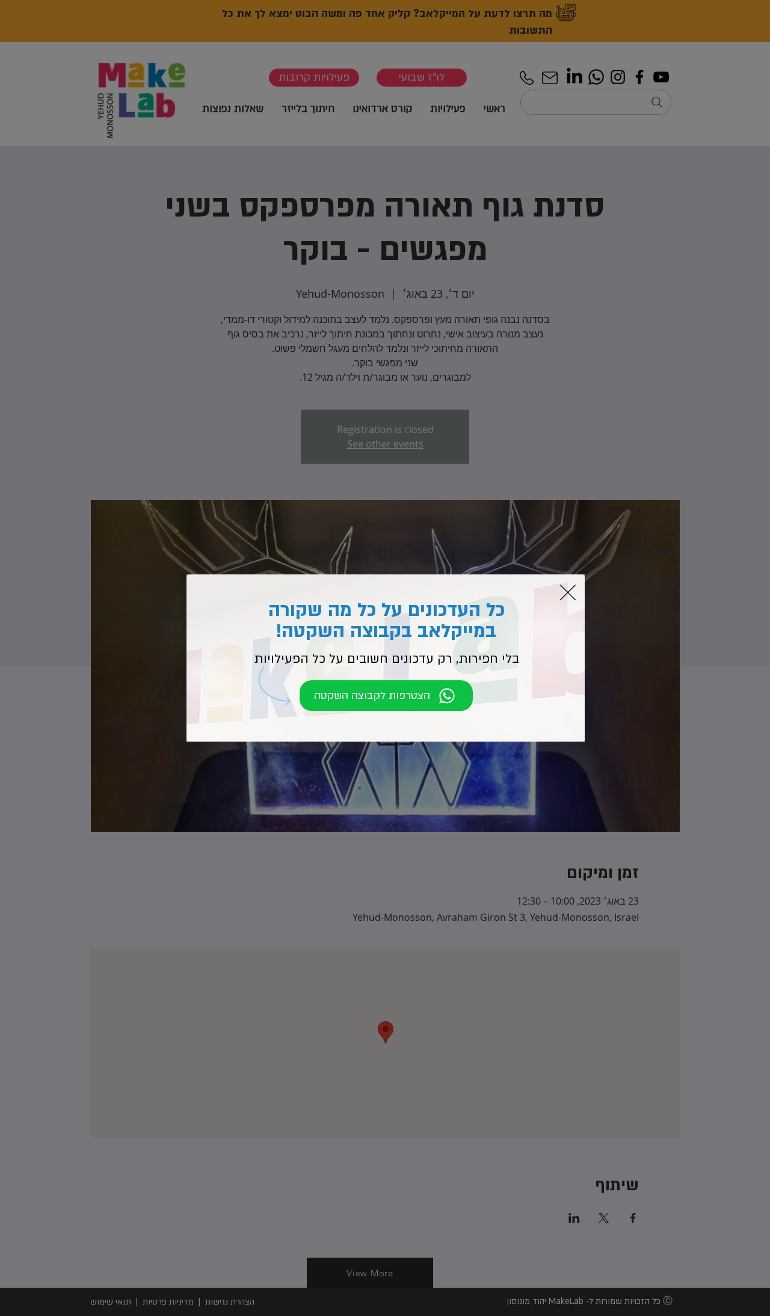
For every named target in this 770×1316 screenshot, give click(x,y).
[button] (568, 592)
